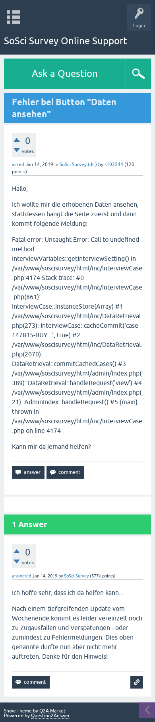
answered (21, 575)
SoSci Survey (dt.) (78, 164)
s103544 (114, 164)
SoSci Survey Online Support (65, 40)
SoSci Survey (76, 575)
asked (18, 164)
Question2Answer (50, 715)
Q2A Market (52, 711)
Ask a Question (65, 73)
